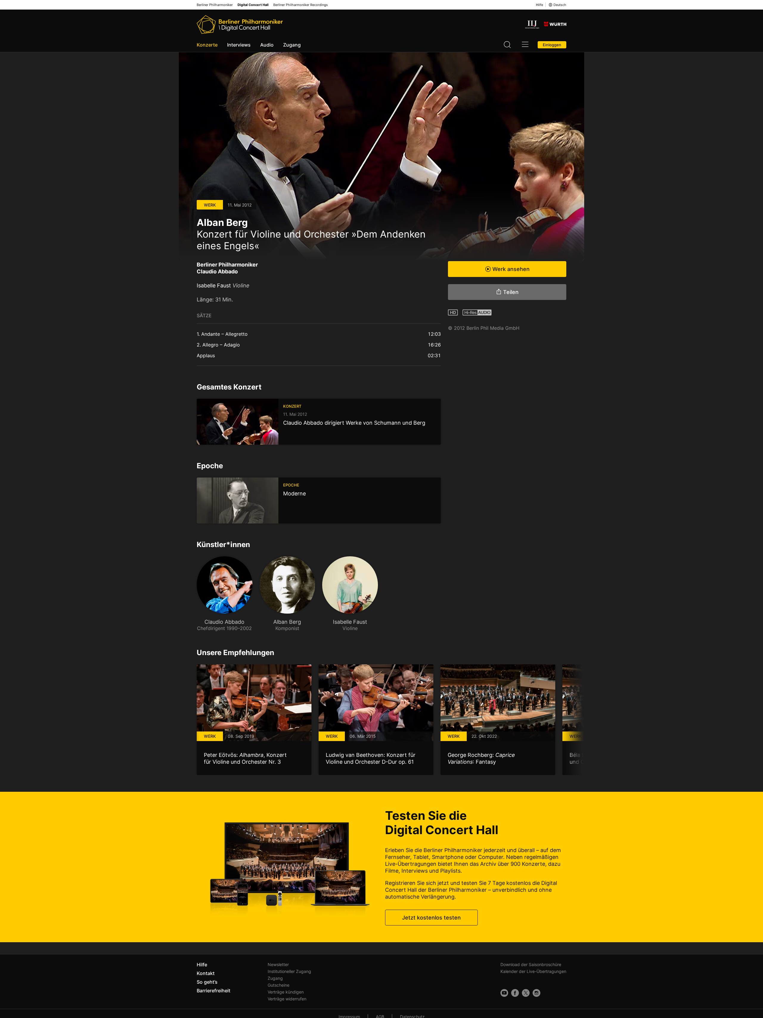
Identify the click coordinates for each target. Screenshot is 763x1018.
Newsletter (278, 964)
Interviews (239, 45)
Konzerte (207, 45)
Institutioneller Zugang (289, 971)
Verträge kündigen (286, 991)
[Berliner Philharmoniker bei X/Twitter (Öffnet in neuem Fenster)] (526, 993)
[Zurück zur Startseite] (240, 24)
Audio (267, 45)
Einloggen (552, 44)
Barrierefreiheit (213, 991)
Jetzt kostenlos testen (431, 917)
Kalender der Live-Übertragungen (533, 971)
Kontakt (206, 973)
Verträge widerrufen (287, 998)
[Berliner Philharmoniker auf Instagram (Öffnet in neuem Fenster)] (536, 993)
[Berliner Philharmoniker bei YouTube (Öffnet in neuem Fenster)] (504, 993)
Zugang (292, 45)
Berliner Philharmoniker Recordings (300, 5)
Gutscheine (278, 985)
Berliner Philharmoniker (215, 5)
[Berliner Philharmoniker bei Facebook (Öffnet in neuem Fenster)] (515, 993)
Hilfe (539, 5)
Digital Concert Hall (253, 5)
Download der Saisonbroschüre (530, 964)
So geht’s (207, 982)
